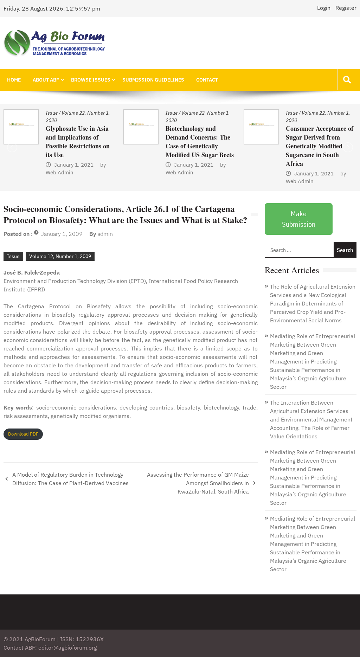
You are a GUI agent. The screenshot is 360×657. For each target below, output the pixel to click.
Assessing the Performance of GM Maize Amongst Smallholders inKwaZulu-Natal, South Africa (198, 483)
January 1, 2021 (94, 164)
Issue (72, 113)
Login (323, 7)
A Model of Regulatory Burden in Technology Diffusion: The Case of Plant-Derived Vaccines (70, 479)
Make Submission (298, 219)
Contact (207, 80)
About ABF (46, 80)
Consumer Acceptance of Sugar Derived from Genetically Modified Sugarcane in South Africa (220, 146)
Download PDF (23, 434)
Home (14, 80)
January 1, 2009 (62, 233)
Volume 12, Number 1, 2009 (60, 256)
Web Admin (80, 172)
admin (105, 233)
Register (345, 7)
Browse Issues (90, 80)
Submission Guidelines (153, 80)
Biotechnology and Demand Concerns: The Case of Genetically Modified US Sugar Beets (100, 141)
